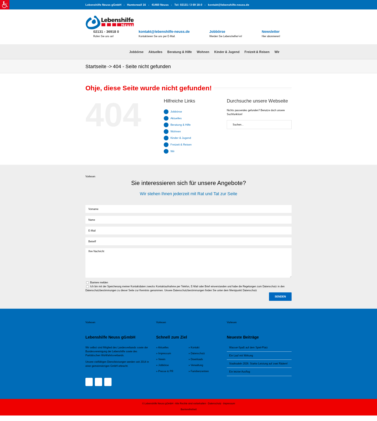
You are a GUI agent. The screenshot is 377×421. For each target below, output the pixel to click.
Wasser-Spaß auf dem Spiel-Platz (248, 347)
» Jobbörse (162, 365)
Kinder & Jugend (180, 137)
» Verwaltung (195, 365)
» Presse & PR (164, 371)
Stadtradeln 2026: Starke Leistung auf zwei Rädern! (258, 363)
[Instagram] (98, 382)
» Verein (160, 359)
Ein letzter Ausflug (239, 371)
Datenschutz (214, 403)
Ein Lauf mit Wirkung (241, 355)
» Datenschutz (196, 353)
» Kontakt (193, 347)
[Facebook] (89, 382)
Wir (172, 151)
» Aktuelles (162, 347)
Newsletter (271, 32)
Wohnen (175, 131)
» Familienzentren (198, 371)
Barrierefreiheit (189, 409)
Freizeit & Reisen (181, 144)
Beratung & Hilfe (180, 124)
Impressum (229, 403)
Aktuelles (176, 118)
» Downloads (195, 359)
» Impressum (163, 353)
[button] (285, 52)
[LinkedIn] (108, 382)
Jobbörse (217, 32)
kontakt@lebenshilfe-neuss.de (228, 4)
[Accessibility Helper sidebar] (4, 4)
